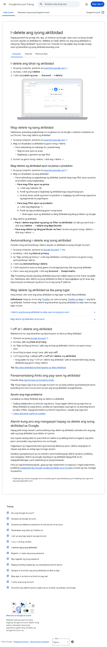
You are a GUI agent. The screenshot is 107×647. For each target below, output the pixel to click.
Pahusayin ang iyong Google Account (33, 12)
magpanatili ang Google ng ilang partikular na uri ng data (46, 468)
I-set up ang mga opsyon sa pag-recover (28, 536)
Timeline (46, 299)
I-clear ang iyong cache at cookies (29, 413)
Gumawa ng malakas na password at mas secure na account (37, 524)
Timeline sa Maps (76, 299)
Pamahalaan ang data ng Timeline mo (27, 530)
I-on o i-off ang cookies (21, 542)
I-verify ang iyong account (22, 582)
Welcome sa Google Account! (18, 615)
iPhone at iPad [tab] (41, 54)
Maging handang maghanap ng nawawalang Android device (36, 565)
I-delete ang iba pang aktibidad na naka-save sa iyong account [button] (39, 312)
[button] (5, 4)
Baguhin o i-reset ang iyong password (27, 553)
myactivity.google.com (54, 68)
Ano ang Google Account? (22, 513)
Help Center (9, 12)
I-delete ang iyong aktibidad (24, 547)
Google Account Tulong (21, 4)
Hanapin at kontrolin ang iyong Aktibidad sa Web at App (35, 570)
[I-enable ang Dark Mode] (72, 642)
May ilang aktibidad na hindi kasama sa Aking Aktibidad (40, 367)
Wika (56, 639)
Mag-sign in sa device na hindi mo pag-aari (29, 576)
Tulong (10, 506)
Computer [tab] (16, 54)
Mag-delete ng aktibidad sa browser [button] (27, 319)
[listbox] (60, 642)
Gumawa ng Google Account (23, 519)
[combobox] (62, 4)
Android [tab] (28, 54)
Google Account (51, 250)
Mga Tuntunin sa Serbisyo (39, 642)
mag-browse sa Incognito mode (38, 380)
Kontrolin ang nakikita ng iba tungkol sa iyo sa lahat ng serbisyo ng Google (43, 588)
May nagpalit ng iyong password (25, 559)
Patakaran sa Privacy (21, 642)
